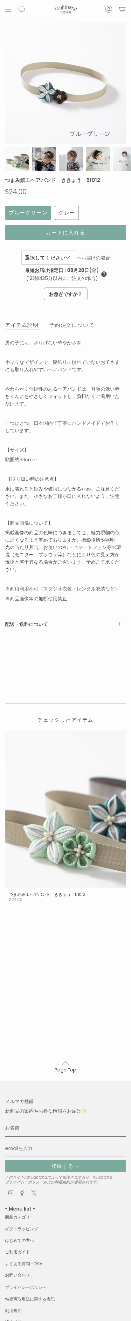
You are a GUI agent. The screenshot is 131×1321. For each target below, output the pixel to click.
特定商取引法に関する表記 (30, 1299)
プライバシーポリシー (24, 1182)
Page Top (65, 1070)
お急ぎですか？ (65, 294)
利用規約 (62, 1182)
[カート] (122, 9)
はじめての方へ (19, 1240)
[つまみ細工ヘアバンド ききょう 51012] (65, 809)
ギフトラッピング (21, 1229)
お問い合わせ (17, 1275)
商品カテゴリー (19, 1217)
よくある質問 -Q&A (24, 1264)
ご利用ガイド (17, 1252)
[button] (104, 274)
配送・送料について (26, 624)
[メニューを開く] (8, 9)
